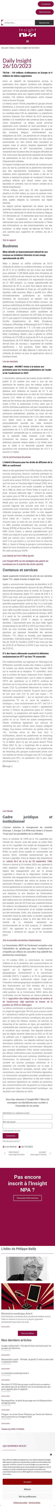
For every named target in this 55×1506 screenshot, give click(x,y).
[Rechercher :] (18, 22)
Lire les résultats (10, 361)
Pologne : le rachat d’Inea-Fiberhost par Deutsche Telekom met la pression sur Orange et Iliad (26, 1415)
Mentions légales (34, 1503)
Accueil (4, 47)
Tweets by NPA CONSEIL (12, 1429)
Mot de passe (9, 1122)
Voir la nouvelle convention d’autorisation (22, 940)
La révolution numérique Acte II (15, 1373)
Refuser (27, 1489)
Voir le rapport (9, 240)
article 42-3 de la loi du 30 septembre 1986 (29, 861)
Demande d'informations (27, 1198)
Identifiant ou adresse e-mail (16, 1113)
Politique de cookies (20, 1503)
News (12, 47)
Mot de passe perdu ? (11, 1141)
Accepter (27, 1482)
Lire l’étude (8, 811)
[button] (51, 1454)
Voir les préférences (27, 1496)
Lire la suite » (5, 1327)
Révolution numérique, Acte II (16, 1313)
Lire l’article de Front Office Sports (18, 556)
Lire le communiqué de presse (17, 457)
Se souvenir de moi (12, 1131)
